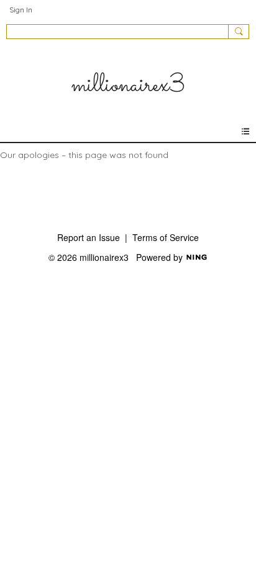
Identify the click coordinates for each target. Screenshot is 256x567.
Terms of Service (165, 237)
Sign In (20, 9)
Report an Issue (88, 237)
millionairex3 (128, 85)
